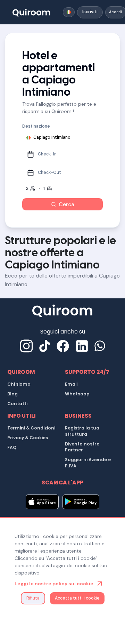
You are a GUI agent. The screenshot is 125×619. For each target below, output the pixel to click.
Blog (12, 394)
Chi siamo (19, 384)
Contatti (17, 404)
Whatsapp (77, 394)
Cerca (66, 204)
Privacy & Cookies (27, 438)
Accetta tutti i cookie (77, 598)
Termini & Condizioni (31, 428)
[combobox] (69, 12)
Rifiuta (33, 598)
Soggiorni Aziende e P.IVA (88, 463)
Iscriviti (90, 12)
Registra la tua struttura (82, 431)
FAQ (11, 447)
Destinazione (36, 126)
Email (71, 384)
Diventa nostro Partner (82, 447)
